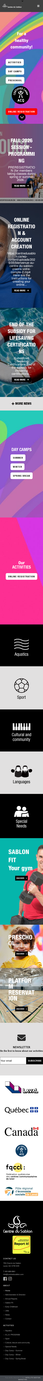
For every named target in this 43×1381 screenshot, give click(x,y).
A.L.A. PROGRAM (12, 1334)
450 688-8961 (10, 1271)
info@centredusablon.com (13, 1274)
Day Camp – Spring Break (15, 1358)
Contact (8, 1318)
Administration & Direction (15, 1294)
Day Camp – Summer (13, 1350)
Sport (21, 697)
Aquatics (21, 654)
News (7, 1314)
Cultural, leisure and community (17, 1342)
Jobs (7, 1310)
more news (22, 403)
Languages (21, 782)
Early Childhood (11, 1306)
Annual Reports (11, 1298)
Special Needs (11, 1346)
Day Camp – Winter (13, 1354)
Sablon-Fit (9, 1302)
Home (7, 1290)
